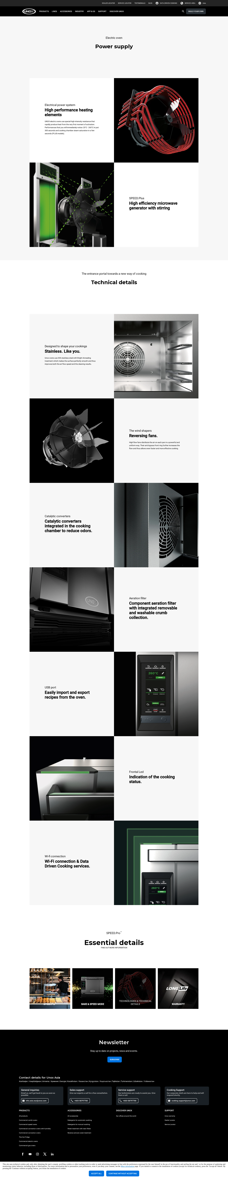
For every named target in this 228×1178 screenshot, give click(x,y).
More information (127, 1166)
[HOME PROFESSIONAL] (30, 11)
